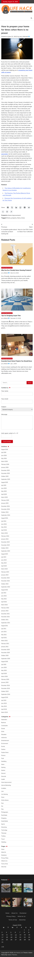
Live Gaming (4, 794)
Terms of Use (4, 863)
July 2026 (3, 452)
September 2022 (5, 587)
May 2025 (4, 491)
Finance (3, 755)
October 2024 (4, 512)
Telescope (3, 833)
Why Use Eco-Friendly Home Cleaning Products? (16, 270)
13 (16, 935)
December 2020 (5, 649)
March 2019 (4, 712)
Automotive (4, 719)
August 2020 (4, 661)
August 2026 (4, 449)
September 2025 (5, 479)
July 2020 (3, 664)
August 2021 (4, 625)
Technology (4, 830)
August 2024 (4, 518)
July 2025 (3, 485)
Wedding (3, 842)
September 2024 (5, 515)
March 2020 (4, 676)
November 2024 (5, 509)
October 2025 (4, 476)
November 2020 (5, 652)
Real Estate (4, 815)
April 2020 (4, 673)
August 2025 (4, 482)
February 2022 (5, 607)
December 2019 (5, 685)
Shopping (3, 818)
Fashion (3, 749)
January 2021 (4, 646)
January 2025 (4, 503)
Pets (2, 809)
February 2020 (5, 679)
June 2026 (4, 455)
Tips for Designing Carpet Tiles (11, 315)
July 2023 (3, 557)
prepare (13, 218)
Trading (3, 836)
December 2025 (5, 470)
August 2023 (4, 554)
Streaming (4, 827)
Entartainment (5, 740)
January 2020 (4, 682)
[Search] (31, 18)
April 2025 (4, 494)
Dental (3, 728)
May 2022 (4, 598)
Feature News (4, 752)
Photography (4, 812)
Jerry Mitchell (24, 36)
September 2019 (5, 694)
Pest (2, 803)
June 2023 (4, 560)
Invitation (3, 788)
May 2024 (4, 527)
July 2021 (3, 628)
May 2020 (4, 670)
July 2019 (3, 700)
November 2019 (5, 688)
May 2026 (4, 458)
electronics (4, 737)
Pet (2, 806)
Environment (4, 743)
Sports (3, 824)
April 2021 (4, 637)
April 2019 (4, 709)
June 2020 (4, 667)
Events (3, 746)
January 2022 (4, 610)
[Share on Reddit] (28, 207)
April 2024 (4, 530)
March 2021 (4, 640)
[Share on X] (12, 207)
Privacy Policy (4, 858)
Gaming (3, 767)
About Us (3, 852)
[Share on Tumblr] (3, 211)
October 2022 (4, 584)
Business (3, 722)
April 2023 (4, 566)
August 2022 (4, 589)
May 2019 (4, 706)
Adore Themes (12, 955)
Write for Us (4, 861)
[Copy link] (11, 211)
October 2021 (4, 619)
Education (3, 734)
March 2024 (4, 533)
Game (2, 764)
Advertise (3, 866)
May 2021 (4, 634)
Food (2, 758)
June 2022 (4, 596)
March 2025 (4, 497)
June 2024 (4, 524)
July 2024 (3, 521)
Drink (2, 731)
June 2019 (4, 703)
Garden (3, 770)
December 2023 (5, 542)
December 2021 (5, 613)
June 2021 (4, 631)
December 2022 (5, 578)
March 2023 (4, 569)
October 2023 (4, 548)
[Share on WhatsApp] (20, 207)
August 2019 (4, 697)
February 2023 (5, 572)
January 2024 (4, 539)
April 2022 (4, 601)
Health (3, 779)
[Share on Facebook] (8, 207)
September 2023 (5, 551)
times (23, 218)
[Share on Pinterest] (24, 207)
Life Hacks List (18, 952)
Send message (7, 441)
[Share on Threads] (7, 211)
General (3, 773)
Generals (3, 776)
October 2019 (4, 691)
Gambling (3, 761)
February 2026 (5, 464)
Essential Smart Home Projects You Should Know (16, 361)
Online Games (5, 800)
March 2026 (4, 461)
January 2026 (4, 467)
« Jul (2, 946)
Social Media (4, 821)
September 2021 (5, 622)
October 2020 (4, 655)
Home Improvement (14, 215)
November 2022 (5, 580)
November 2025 (5, 473)
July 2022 (3, 592)
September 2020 (5, 658)
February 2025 (5, 500)
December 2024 (5, 506)
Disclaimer (4, 855)
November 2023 (5, 545)
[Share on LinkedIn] (16, 207)
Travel (3, 839)
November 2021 (5, 616)
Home (9, 218)
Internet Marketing (6, 785)
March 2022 (4, 604)
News (2, 797)
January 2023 (4, 575)
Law (2, 791)
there (19, 218)
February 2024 (5, 536)
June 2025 (4, 488)
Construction (4, 725)
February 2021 (5, 643)
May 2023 (4, 563)
